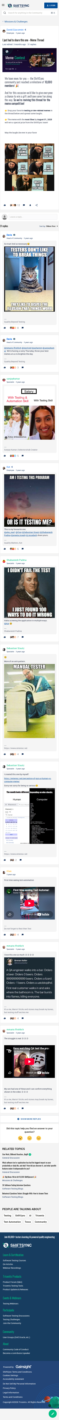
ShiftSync (20, 1215)
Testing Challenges (11, 1319)
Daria (9, 234)
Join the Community (12, 1323)
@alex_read (9, 532)
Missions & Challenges (16, 21)
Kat (8, 466)
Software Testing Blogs (12, 1188)
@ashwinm (37, 348)
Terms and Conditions (12, 1397)
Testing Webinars (10, 1303)
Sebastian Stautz (15, 648)
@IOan (18, 532)
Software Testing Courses (14, 1260)
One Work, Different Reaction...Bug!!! (15, 1154)
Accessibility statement (13, 1379)
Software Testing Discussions (16, 1315)
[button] (3, 5)
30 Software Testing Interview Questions (16, 1185)
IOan (9, 871)
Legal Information (11, 1392)
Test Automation (12, 1221)
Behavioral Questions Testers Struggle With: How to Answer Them (25, 1193)
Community (41, 1221)
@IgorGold (27, 348)
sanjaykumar (13, 378)
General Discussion (11, 1157)
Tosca (28, 1221)
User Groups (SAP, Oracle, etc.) (16, 1337)
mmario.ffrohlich (15, 945)
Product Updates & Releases (15, 1289)
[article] (29, 281)
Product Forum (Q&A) (12, 1282)
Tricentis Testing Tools (13, 1285)
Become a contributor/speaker (16, 1353)
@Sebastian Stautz (31, 532)
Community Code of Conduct (16, 1349)
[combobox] (29, 13)
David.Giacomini (15, 29)
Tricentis (39, 1215)
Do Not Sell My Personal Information (19, 1383)
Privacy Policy (9, 1388)
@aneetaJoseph (18, 535)
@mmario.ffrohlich (12, 348)
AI (30, 1215)
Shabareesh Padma (16, 560)
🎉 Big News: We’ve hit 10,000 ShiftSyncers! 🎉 (19, 1176)
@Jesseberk (31, 535)
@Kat (6, 623)
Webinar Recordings (12, 1268)
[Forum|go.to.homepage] (18, 5)
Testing (7, 1215)
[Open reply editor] (29, 216)
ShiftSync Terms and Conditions (17, 1371)
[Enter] (4, 13)
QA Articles (8, 1264)
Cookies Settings (10, 1375)
